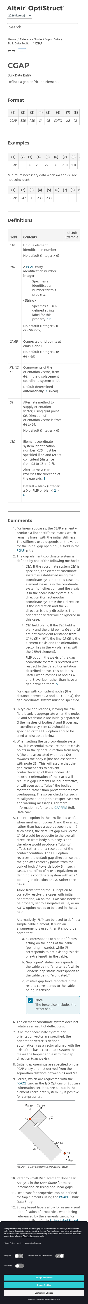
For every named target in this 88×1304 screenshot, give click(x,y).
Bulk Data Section (19, 43)
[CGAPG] (14, 51)
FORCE (22, 1083)
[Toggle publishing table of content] (22, 51)
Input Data (52, 39)
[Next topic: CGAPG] (14, 51)
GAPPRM (60, 807)
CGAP (38, 43)
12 (49, 319)
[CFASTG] (10, 51)
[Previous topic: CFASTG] (10, 51)
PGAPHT (65, 1197)
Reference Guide (31, 39)
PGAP (30, 267)
